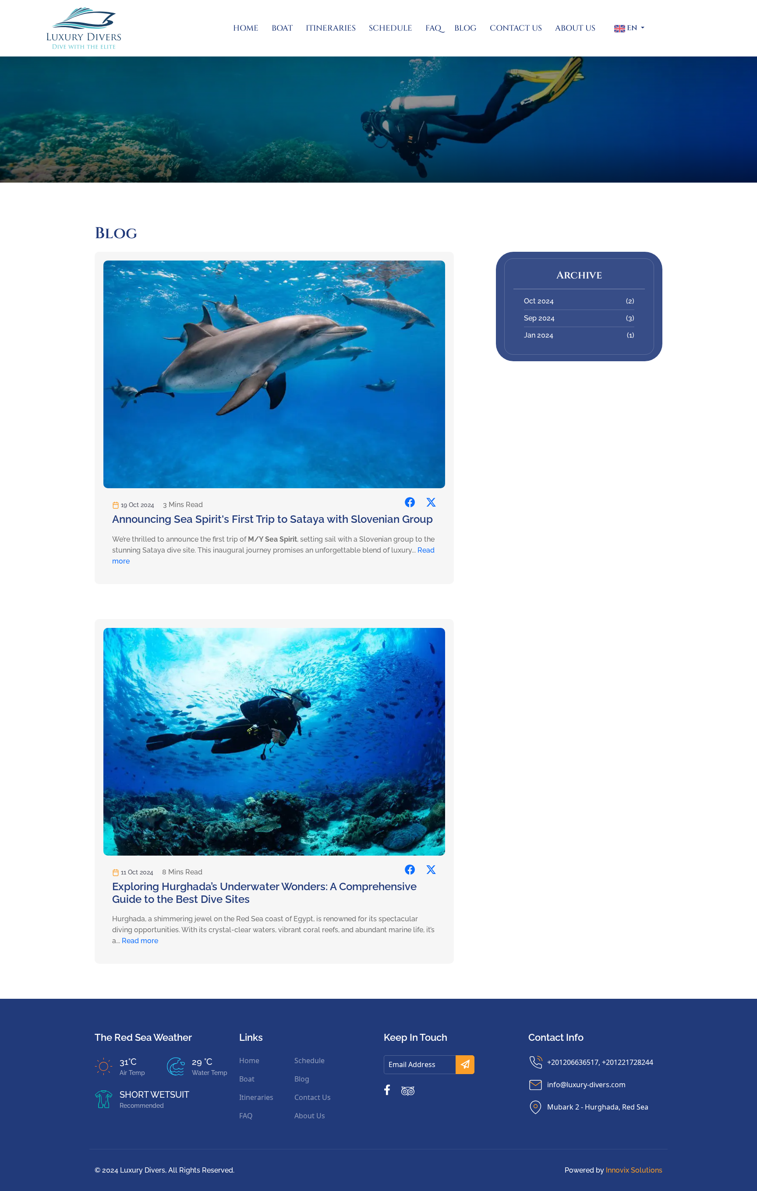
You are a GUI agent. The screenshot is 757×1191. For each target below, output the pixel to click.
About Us (575, 28)
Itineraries (331, 28)
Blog (465, 28)
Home (245, 28)
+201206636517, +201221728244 (600, 1062)
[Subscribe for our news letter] (465, 1064)
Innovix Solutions (634, 1170)
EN (632, 28)
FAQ (433, 28)
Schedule (390, 28)
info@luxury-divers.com (586, 1084)
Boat (282, 28)
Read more (140, 941)
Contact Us (516, 28)
